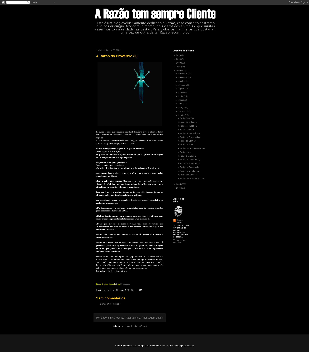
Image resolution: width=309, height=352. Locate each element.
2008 (178, 63)
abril (180, 104)
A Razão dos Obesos (187, 175)
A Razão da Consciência (189, 133)
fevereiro (182, 111)
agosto (181, 89)
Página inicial (133, 317)
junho (181, 96)
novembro (183, 77)
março (181, 107)
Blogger (190, 345)
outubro (182, 81)
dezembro (183, 74)
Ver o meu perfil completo (180, 241)
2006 (178, 70)
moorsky (164, 345)
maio (180, 100)
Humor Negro (180, 221)
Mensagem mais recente (110, 317)
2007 (178, 67)
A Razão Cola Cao (186, 118)
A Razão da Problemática (189, 137)
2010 (178, 55)
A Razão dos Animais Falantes (191, 148)
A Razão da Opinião (187, 141)
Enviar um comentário (110, 304)
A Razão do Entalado (187, 122)
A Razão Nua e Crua (187, 129)
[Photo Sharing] (129, 127)
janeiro (181, 115)
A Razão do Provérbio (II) (189, 160)
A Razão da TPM (185, 145)
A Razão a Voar (185, 152)
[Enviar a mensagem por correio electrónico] (140, 290)
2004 (178, 188)
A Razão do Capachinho (189, 167)
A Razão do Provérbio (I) (189, 163)
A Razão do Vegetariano (188, 171)
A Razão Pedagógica (187, 126)
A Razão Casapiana (187, 156)
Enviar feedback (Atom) (136, 326)
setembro (182, 85)
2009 (178, 59)
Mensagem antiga (153, 317)
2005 (178, 184)
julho (180, 92)
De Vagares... (125, 284)
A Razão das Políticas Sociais (191, 178)
